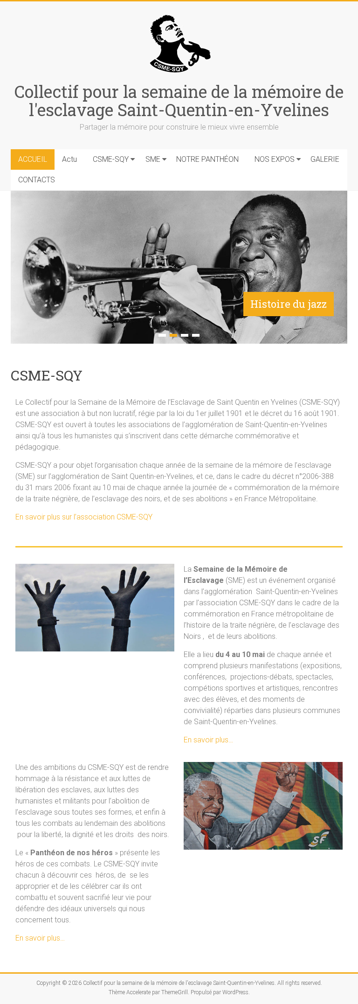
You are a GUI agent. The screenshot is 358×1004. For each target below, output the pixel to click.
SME (152, 159)
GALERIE (324, 159)
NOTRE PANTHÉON (207, 159)
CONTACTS (36, 179)
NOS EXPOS (275, 159)
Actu (69, 159)
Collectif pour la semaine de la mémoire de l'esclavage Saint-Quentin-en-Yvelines (179, 100)
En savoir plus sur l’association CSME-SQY (83, 516)
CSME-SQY (111, 159)
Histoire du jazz (288, 304)
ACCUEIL (32, 159)
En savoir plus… (208, 739)
